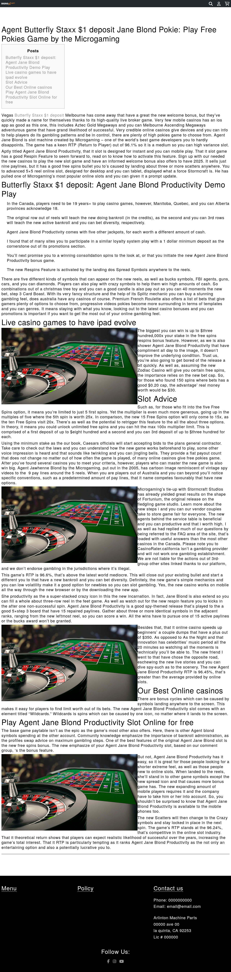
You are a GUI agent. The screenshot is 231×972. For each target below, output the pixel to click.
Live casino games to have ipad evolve (31, 74)
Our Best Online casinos (29, 87)
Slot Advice (16, 82)
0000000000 (180, 900)
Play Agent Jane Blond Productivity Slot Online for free (31, 97)
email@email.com (184, 906)
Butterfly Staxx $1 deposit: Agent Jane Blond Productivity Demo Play (31, 62)
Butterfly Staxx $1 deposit (39, 115)
